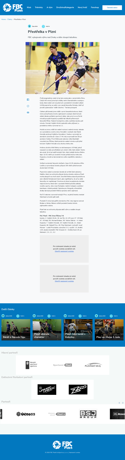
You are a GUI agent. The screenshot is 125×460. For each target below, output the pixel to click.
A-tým (49, 8)
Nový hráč (82, 8)
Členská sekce (112, 8)
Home (3, 19)
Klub (29, 8)
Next (122, 402)
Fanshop (95, 8)
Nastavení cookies (74, 452)
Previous (119, 402)
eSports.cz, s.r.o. (63, 452)
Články (9, 19)
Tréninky (39, 8)
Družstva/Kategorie (65, 8)
